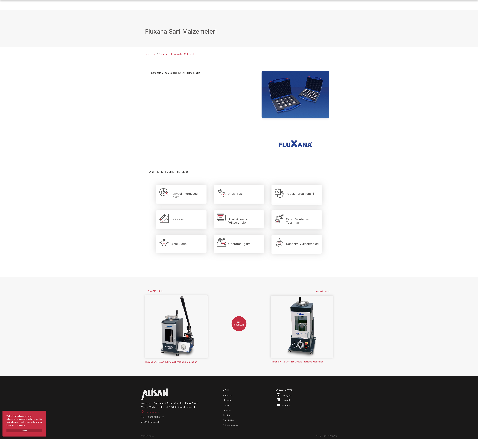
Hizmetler (227, 400)
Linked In (286, 400)
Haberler (227, 410)
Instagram (286, 395)
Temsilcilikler (229, 420)
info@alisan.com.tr (150, 422)
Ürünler (163, 54)
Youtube (285, 405)
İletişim (226, 415)
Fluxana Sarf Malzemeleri (183, 54)
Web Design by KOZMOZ (326, 436)
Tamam (24, 431)
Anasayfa (150, 54)
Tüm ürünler (239, 323)
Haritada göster (152, 412)
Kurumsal (227, 395)
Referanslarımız (230, 425)
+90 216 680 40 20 (155, 417)
